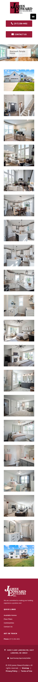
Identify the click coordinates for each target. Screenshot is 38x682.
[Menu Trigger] (33, 16)
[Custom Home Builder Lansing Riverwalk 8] (19, 266)
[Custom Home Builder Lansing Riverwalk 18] (19, 516)
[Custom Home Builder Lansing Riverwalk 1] (19, 90)
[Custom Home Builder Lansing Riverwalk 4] (19, 165)
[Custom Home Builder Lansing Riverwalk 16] (19, 466)
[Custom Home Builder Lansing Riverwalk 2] (19, 115)
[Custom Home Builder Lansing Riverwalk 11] (19, 341)
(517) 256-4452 (20, 23)
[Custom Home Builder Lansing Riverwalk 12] (19, 366)
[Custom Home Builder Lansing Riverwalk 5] (19, 190)
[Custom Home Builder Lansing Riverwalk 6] (19, 215)
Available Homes (10, 615)
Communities (9, 623)
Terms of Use (26, 671)
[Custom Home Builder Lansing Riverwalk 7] (19, 240)
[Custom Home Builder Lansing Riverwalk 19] (19, 541)
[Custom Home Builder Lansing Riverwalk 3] (19, 140)
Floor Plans (8, 619)
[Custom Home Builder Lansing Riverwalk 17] (19, 491)
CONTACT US (21, 34)
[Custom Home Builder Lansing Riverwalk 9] (19, 290)
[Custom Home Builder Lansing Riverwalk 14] (19, 416)
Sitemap (25, 668)
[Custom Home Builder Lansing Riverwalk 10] (19, 316)
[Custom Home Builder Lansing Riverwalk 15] (19, 441)
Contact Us (8, 627)
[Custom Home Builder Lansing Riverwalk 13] (19, 391)
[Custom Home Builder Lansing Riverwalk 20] (19, 566)
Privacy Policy (11, 671)
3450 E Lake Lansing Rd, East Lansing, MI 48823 (20, 651)
